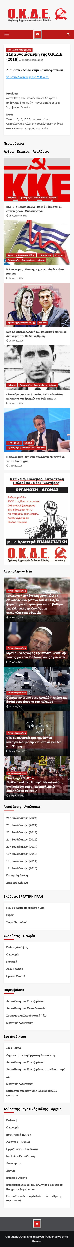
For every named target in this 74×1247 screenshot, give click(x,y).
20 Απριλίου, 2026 (17, 751)
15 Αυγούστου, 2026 (18, 215)
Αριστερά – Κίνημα (18, 1141)
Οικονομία (12, 954)
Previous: (33, 100)
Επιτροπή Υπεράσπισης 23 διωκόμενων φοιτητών (31, 1093)
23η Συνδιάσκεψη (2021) (21, 825)
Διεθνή (10, 1170)
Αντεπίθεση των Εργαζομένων (25, 1001)
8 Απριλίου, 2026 (16, 795)
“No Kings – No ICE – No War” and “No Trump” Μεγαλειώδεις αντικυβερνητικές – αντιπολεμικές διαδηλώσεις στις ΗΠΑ (34, 784)
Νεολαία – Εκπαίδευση (20, 1156)
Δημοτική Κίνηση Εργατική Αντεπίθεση (30, 1055)
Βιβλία (10, 914)
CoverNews (53, 1236)
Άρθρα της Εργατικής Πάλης (21, 255)
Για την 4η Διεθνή (17, 875)
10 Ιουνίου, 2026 (16, 403)
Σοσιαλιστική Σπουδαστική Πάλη (26, 1015)
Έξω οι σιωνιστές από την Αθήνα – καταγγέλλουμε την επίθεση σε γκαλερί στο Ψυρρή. (34, 742)
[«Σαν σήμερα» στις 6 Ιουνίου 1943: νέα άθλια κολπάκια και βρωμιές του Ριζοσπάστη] (37, 367)
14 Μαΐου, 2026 (15, 706)
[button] (6, 34)
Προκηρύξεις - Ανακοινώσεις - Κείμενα (38, 197)
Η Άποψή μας (45, 255)
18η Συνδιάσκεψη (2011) (21, 861)
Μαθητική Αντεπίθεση (19, 1022)
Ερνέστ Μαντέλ (15, 976)
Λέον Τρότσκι (14, 968)
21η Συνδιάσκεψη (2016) (19, 49)
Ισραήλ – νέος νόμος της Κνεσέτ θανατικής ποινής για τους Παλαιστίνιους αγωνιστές (36, 655)
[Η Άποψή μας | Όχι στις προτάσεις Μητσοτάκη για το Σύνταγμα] (37, 430)
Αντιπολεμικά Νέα (17, 590)
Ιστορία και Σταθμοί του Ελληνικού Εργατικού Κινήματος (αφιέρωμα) (34, 1187)
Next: (34, 121)
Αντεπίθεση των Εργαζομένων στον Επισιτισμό (35, 1069)
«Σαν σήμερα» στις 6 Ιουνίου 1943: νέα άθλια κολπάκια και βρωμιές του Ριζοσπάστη (34, 396)
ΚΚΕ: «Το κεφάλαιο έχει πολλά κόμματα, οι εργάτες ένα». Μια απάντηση (34, 209)
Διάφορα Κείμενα (17, 882)
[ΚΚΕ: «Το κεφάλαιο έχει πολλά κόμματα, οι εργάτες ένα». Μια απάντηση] (37, 180)
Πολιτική (11, 961)
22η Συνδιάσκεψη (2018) (21, 832)
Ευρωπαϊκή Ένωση (18, 1134)
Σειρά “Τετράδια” (16, 922)
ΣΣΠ (8, 1076)
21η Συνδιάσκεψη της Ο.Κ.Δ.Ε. (27, 77)
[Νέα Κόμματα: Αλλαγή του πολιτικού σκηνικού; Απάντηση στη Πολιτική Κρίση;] (37, 305)
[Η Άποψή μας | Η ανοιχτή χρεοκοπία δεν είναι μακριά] (37, 242)
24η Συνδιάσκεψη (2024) (21, 817)
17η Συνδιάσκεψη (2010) (21, 868)
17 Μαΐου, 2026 (15, 662)
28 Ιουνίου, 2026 (16, 278)
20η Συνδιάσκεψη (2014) (21, 846)
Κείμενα (12, 197)
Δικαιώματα (13, 1163)
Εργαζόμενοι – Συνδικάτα (22, 1149)
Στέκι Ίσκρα (13, 1047)
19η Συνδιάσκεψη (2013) (21, 853)
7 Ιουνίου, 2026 (15, 465)
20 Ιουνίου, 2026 (16, 340)
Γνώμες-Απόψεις (17, 947)
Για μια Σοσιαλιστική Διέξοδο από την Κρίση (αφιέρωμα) (33, 1198)
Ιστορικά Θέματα (16, 1177)
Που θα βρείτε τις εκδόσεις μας (25, 907)
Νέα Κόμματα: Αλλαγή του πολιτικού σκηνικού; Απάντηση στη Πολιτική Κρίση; (37, 334)
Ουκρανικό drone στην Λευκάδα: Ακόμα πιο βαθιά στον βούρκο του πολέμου (37, 699)
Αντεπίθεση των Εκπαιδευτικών (26, 1008)
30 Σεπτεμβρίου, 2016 (32, 60)
